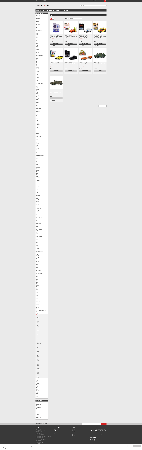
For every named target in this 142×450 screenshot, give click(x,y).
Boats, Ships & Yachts (39, 55)
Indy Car (37, 151)
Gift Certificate (94, 0)
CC (37, 329)
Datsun (37, 92)
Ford (37, 120)
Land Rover (38, 180)
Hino (37, 139)
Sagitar (38, 357)
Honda (37, 142)
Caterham (37, 70)
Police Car (37, 255)
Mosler (37, 226)
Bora (37, 322)
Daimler (37, 90)
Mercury (37, 210)
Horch (37, 145)
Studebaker (38, 291)
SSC (37, 289)
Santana (38, 359)
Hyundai (37, 149)
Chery (37, 74)
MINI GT (37, 414)
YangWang (37, 392)
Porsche (37, 258)
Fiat (36, 117)
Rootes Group (38, 270)
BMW (37, 53)
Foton (37, 121)
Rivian (37, 266)
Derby (37, 331)
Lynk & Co (37, 193)
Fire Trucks (38, 118)
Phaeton (38, 352)
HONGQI (37, 143)
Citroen (37, 79)
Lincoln (37, 185)
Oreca (37, 239)
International (38, 154)
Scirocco (38, 360)
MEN (37, 211)
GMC (37, 130)
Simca (37, 286)
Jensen (37, 164)
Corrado (38, 330)
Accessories (38, 18)
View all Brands (38, 417)
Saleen (37, 276)
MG (36, 214)
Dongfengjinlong (38, 108)
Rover (37, 271)
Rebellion (37, 260)
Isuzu (37, 158)
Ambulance (38, 25)
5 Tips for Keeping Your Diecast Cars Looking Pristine (98, 429)
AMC (37, 27)
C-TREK (38, 326)
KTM (37, 173)
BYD (36, 64)
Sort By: (66, 18)
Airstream (37, 23)
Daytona (37, 93)
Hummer (37, 148)
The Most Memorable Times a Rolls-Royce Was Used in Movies (98, 434)
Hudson (37, 146)
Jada (37, 416)
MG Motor (37, 215)
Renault (37, 261)
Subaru (37, 294)
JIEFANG (37, 165)
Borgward (37, 62)
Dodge (37, 106)
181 (37, 316)
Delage (37, 96)
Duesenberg (38, 112)
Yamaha (37, 390)
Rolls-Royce (38, 269)
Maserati (37, 201)
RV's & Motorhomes (39, 273)
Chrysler (37, 77)
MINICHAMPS (38, 404)
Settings (130, 446)
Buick (37, 59)
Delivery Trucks (38, 95)
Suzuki (37, 295)
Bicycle (37, 50)
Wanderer (37, 380)
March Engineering (39, 199)
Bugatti (37, 58)
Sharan (38, 361)
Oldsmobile (38, 235)
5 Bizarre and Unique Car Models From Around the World (97, 432)
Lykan (37, 192)
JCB (36, 161)
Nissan (37, 233)
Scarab (37, 282)
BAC (37, 43)
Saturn (37, 277)
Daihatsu (37, 89)
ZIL (36, 395)
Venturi (37, 313)
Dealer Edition (38, 407)
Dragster (37, 109)
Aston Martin (38, 28)
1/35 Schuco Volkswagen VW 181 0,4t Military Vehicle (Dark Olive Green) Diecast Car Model (55, 92)
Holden (37, 140)
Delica (37, 99)
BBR (36, 408)
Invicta (37, 157)
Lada (37, 176)
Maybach (37, 204)
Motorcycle (38, 227)
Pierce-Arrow (38, 249)
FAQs (61, 10)
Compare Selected (102, 106)
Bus (36, 61)
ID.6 (37, 339)
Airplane (37, 21)
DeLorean (37, 101)
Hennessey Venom (39, 137)
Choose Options (56, 43)
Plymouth (37, 252)
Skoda (37, 288)
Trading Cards (38, 301)
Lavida (38, 346)
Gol (37, 333)
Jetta (37, 342)
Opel (37, 238)
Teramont (38, 369)
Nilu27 (37, 230)
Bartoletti (37, 48)
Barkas (37, 46)
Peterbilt (37, 246)
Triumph (37, 304)
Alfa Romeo (38, 24)
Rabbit (38, 356)
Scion (37, 283)
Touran (38, 374)
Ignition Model (38, 411)
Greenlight (37, 405)
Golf (37, 334)
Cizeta (37, 80)
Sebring (37, 285)
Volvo (37, 378)
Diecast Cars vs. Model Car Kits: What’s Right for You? (98, 430)
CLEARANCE (38, 17)
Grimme (37, 134)
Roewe (37, 267)
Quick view (56, 33)
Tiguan (38, 372)
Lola (37, 188)
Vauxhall (37, 308)
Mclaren (37, 207)
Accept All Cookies (137, 446)
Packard (37, 241)
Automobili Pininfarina (39, 251)
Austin (37, 36)
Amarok (38, 317)
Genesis (37, 129)
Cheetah (37, 73)
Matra (37, 202)
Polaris (37, 254)
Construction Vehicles (39, 83)
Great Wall (37, 133)
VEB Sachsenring (39, 311)
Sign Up (102, 0)
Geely (37, 127)
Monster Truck (38, 223)
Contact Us (66, 10)
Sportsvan (38, 363)
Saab (37, 274)
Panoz (37, 244)
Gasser (37, 126)
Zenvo (37, 393)
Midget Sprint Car (39, 217)
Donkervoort (38, 111)
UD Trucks (37, 307)
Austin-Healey (38, 37)
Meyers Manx (38, 213)
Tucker (37, 305)
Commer (37, 81)
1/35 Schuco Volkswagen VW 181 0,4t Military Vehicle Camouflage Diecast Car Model (99, 64)
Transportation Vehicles (40, 302)
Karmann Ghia (39, 343)
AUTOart (37, 413)
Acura (37, 20)
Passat (38, 351)
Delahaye (37, 98)
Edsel (37, 114)
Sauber (37, 279)
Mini (36, 220)
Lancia (37, 179)
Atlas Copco (38, 31)
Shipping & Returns (50, 10)
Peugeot (37, 248)
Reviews (57, 10)
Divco (37, 105)
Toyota (37, 300)
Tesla (37, 298)
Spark (37, 402)
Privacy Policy (38, 10)
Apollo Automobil (39, 30)
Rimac (37, 264)
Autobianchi (38, 39)
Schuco (95, 62)
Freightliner (38, 124)
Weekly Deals (38, 15)
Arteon (38, 318)
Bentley (37, 49)
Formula (37, 123)
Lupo (37, 347)
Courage (37, 86)
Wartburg (37, 383)
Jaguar (37, 160)
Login (99, 0)
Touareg (38, 373)
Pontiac (37, 257)
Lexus (37, 183)
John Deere (38, 167)
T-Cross (38, 364)
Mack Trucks (38, 195)
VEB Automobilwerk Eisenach (41, 310)
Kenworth (37, 170)
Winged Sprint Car (39, 387)
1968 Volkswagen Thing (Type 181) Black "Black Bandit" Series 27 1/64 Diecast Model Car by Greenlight (70, 64)
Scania (37, 280)
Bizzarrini (37, 52)
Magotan (38, 348)
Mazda (37, 205)
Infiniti (37, 152)
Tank (37, 297)
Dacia (37, 87)
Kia (36, 171)
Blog (44, 10)
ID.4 (37, 338)
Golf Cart (37, 132)
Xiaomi (37, 389)
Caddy (38, 327)
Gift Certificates (56, 429)
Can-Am (37, 68)
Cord (37, 84)
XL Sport (38, 377)
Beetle (38, 321)
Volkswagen (38, 314)
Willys (37, 386)
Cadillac (37, 65)
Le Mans (37, 182)
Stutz (37, 292)
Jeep (37, 162)
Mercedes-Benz (38, 208)
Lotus (37, 189)
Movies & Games (39, 229)
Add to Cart (100, 70)
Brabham (37, 56)
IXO (36, 410)
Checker (37, 71)
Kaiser (37, 168)
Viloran (38, 376)
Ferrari (37, 115)
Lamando (38, 344)
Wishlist (55, 430)
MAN (37, 196)
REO (36, 263)
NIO (36, 232)
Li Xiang (37, 186)
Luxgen (37, 190)
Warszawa (38, 381)
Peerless (37, 245)
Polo (37, 355)
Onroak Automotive (39, 236)
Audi (37, 34)
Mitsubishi (37, 221)
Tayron (38, 368)
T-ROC (38, 365)
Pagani (37, 242)
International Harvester (39, 155)
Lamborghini (38, 177)
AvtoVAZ (37, 42)
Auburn (37, 33)
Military (37, 218)
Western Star (38, 384)
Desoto (37, 102)
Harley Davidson (38, 136)
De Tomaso (38, 104)
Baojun (37, 45)
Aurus (37, 40)
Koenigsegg (38, 174)
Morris (37, 224)
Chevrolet (37, 76)
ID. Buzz (38, 335)
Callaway (37, 67)
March (37, 198)
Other (37, 396)
